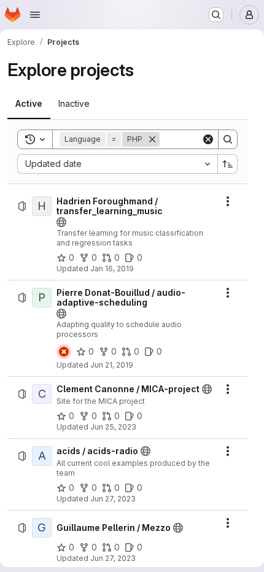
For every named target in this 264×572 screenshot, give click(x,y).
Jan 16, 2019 (112, 268)
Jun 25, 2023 (113, 426)
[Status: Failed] (63, 351)
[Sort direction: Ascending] (228, 164)
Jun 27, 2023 (113, 498)
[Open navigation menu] (35, 15)
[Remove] (152, 139)
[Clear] (208, 139)
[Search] (228, 139)
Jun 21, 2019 (111, 364)
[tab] (28, 103)
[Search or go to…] (216, 14)
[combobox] (117, 164)
